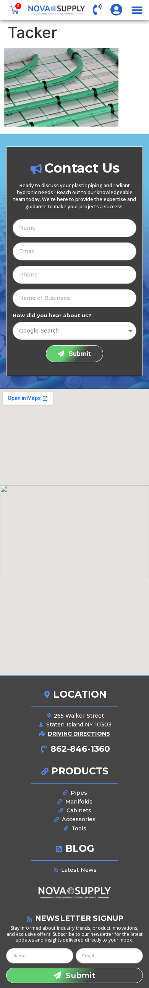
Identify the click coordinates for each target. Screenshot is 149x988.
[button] (137, 10)
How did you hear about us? (52, 315)
